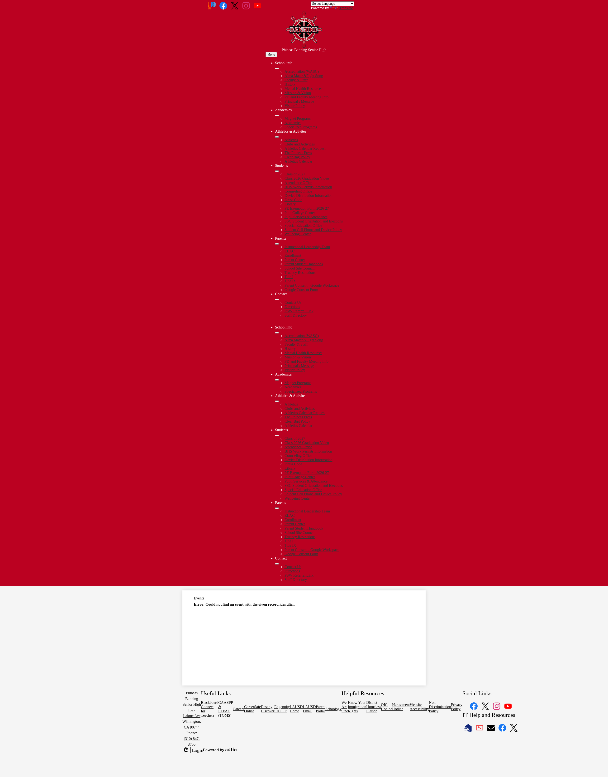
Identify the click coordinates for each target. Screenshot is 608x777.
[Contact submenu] (277, 299)
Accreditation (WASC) (302, 71)
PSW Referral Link (299, 311)
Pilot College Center (300, 213)
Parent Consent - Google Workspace (312, 285)
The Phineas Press (298, 153)
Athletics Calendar (298, 161)
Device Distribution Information (308, 195)
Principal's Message (299, 101)
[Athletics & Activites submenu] (277, 137)
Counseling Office (298, 191)
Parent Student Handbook (304, 264)
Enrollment (293, 255)
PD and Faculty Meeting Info (306, 97)
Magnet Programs (298, 118)
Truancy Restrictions (300, 272)
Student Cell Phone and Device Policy (313, 230)
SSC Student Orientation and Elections (314, 221)
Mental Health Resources (303, 89)
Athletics (291, 140)
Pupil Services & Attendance (306, 217)
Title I (289, 277)
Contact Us (293, 302)
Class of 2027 (295, 174)
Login (192, 750)
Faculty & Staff (296, 80)
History (290, 84)
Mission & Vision (298, 93)
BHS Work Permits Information (308, 187)
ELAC (290, 251)
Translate (346, 8)
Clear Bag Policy (297, 157)
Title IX (290, 281)
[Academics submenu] (277, 115)
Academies (293, 123)
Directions (292, 307)
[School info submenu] (277, 68)
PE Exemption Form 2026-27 (307, 208)
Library (290, 204)
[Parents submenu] (277, 244)
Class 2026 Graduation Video (307, 178)
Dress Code (293, 200)
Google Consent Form (301, 290)
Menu (271, 54)
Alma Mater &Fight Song (304, 76)
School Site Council (299, 268)
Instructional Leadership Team (307, 247)
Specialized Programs (301, 127)
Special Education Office (303, 225)
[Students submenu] (277, 171)
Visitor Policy (295, 106)
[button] (277, 332)
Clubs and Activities (300, 144)
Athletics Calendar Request (305, 148)
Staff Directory (296, 315)
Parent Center (295, 260)
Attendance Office (298, 183)
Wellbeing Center (298, 234)
